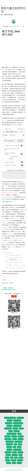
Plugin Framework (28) (17, 423)
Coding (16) (20, 452)
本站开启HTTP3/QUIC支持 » (9, 289)
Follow (11, 26)
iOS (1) (16, 457)
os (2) (11, 457)
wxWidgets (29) (8, 439)
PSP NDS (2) (20, 439)
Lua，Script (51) (8, 428)
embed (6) (13, 460)
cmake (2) (19, 462)
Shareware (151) (17, 420)
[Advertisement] (14, 52)
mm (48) (10, 431)
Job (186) (21, 428)
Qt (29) (14, 446)
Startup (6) (8, 454)
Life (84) (20, 444)
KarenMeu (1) (8, 452)
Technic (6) (9, 446)
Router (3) (9, 462)
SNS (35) (19, 446)
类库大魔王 (6, 26)
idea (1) (7, 457)
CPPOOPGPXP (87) (17, 425)
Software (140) (9, 423)
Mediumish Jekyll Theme (10, 470)
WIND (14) (15, 439)
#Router (11, 283)
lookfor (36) (9, 425)
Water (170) (9, 420)
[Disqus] (13, 352)
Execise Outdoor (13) (11, 433)
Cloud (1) (21, 457)
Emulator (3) (16, 431)
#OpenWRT (5, 283)
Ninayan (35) (9, 449)
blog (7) (13, 462)
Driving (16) (14, 436)
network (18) (14, 454)
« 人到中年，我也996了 (8, 288)
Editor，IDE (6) (9, 444)
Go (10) (20, 454)
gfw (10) (19, 433)
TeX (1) (15, 444)
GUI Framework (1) (17, 449)
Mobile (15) (20, 436)
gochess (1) (20, 460)
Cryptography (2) (18, 441)
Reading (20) (7, 436)
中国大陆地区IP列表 (8, 244)
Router (4, 279)
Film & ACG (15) (20, 417)
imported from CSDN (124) (10, 417)
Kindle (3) (14, 452)
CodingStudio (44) (9, 441)
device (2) (8, 460)
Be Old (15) (15, 428)
